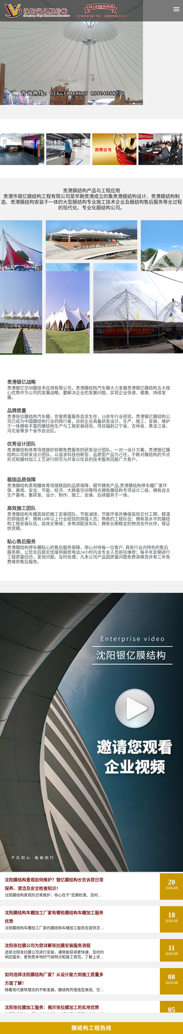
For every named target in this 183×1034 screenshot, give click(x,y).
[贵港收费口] (21, 352)
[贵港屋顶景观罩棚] (68, 352)
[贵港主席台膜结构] (91, 258)
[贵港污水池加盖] (138, 352)
